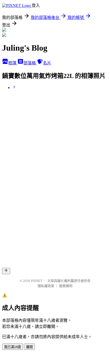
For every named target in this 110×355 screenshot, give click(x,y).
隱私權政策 (46, 286)
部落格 (30, 63)
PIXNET (36, 281)
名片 (47, 63)
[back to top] (6, 271)
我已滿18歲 (12, 347)
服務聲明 (65, 286)
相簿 (12, 63)
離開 (29, 347)
